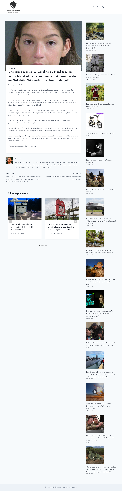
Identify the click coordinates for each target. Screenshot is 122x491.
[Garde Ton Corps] (13, 7)
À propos (105, 7)
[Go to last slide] (10, 221)
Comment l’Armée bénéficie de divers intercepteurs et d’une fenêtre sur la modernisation (98, 406)
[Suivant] (75, 221)
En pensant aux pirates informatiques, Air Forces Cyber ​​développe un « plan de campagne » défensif (99, 313)
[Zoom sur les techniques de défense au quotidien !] (101, 148)
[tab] (39, 245)
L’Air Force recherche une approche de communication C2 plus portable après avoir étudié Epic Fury (100, 437)
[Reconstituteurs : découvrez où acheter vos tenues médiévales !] (101, 92)
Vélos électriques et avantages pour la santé (100, 133)
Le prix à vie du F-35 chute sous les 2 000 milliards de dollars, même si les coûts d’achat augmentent (101, 221)
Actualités (96, 7)
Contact (113, 7)
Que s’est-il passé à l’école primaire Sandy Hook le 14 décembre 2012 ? (22, 227)
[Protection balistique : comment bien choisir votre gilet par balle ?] (101, 63)
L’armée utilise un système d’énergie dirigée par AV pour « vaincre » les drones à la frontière (100, 281)
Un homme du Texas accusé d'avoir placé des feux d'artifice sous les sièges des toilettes (61, 227)
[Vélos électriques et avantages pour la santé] (101, 121)
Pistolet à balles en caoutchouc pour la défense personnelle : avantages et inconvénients (98, 45)
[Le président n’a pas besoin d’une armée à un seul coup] (101, 178)
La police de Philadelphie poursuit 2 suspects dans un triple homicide (63, 176)
